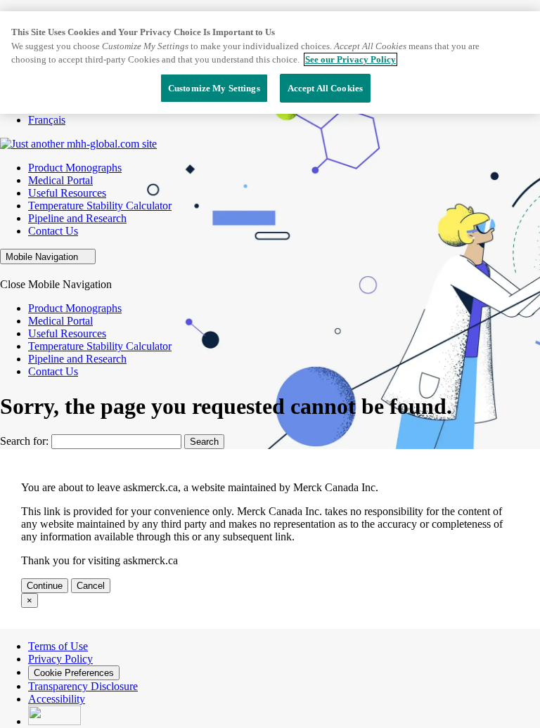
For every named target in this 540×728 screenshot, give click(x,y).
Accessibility (56, 699)
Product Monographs (75, 168)
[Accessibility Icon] (54, 721)
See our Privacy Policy (350, 59)
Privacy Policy (60, 659)
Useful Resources (67, 193)
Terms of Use (58, 646)
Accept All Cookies (325, 88)
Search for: (24, 441)
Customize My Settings (214, 88)
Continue (45, 585)
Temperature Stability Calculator (100, 206)
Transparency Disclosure (83, 686)
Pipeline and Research (77, 218)
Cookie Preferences (74, 673)
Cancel (91, 585)
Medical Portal (60, 180)
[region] (270, 62)
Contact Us (53, 231)
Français (46, 120)
